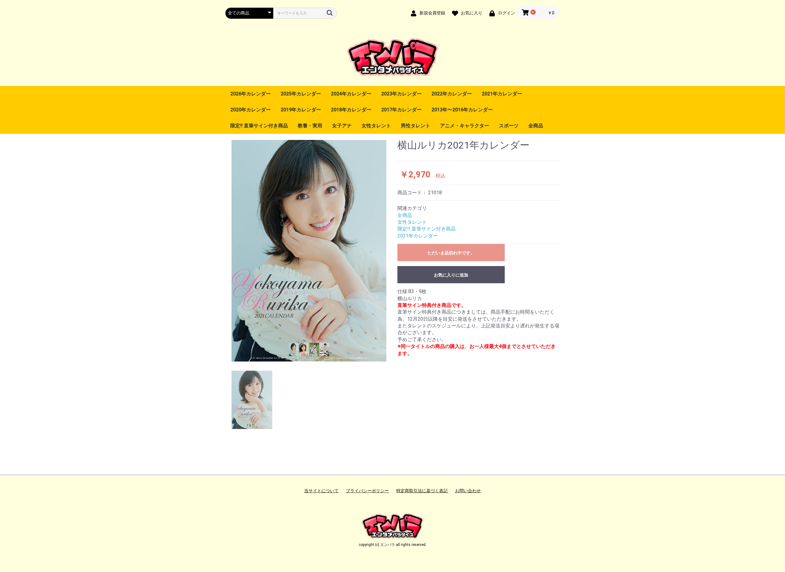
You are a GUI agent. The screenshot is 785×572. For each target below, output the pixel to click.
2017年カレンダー (401, 110)
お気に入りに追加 (451, 274)
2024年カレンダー (351, 94)
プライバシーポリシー (367, 490)
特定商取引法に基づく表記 (422, 490)
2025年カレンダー (301, 94)
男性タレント (415, 126)
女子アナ (342, 126)
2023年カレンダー (401, 94)
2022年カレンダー (451, 94)
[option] (309, 250)
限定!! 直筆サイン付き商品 (259, 126)
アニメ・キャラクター (464, 126)
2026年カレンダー (250, 94)
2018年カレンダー (351, 110)
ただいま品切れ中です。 (451, 252)
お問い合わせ (468, 490)
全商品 (535, 126)
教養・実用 (310, 126)
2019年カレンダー (301, 110)
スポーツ (509, 126)
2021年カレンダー (502, 94)
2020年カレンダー (250, 110)
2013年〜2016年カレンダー (462, 110)
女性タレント (376, 126)
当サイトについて (321, 490)
